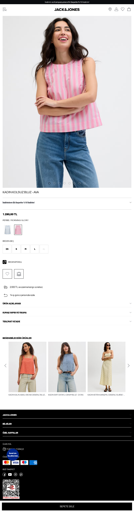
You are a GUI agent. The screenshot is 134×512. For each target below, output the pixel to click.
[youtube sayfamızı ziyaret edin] (10, 475)
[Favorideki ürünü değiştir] (7, 274)
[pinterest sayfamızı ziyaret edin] (21, 475)
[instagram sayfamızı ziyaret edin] (15, 475)
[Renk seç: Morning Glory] (18, 230)
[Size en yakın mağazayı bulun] (110, 10)
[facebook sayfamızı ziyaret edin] (4, 475)
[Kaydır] (49, 183)
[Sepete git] (129, 10)
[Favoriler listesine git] (122, 10)
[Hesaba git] (116, 10)
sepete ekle (67, 506)
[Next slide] (128, 365)
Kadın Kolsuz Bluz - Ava (21, 192)
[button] (7, 249)
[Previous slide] (5, 365)
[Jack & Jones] (67, 10)
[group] (27, 369)
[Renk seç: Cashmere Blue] (8, 230)
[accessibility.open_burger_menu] (4, 9)
